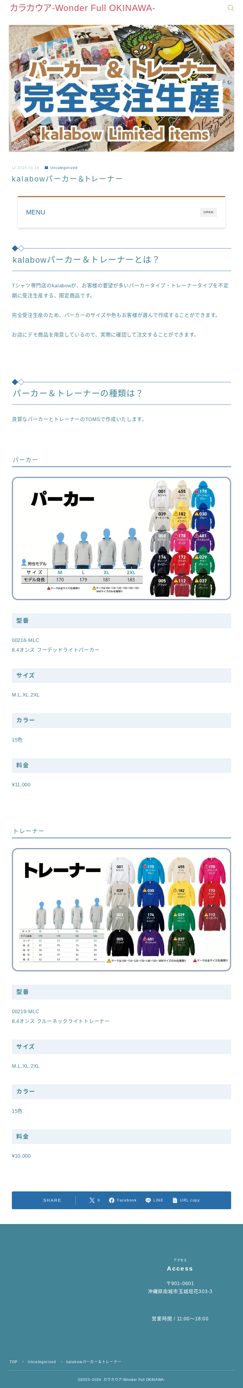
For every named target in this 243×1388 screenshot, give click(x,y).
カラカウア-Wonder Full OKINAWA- (83, 8)
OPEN (208, 212)
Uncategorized (64, 168)
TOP (13, 1362)
